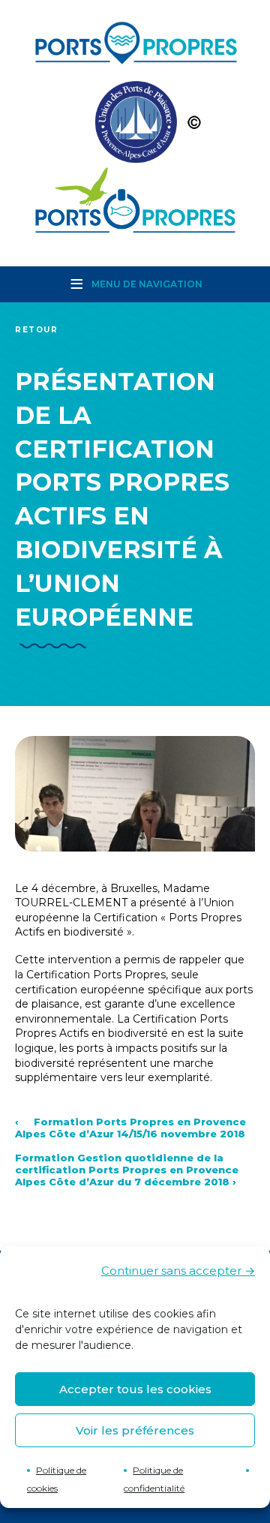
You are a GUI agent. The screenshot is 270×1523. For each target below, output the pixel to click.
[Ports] (135, 125)
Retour (36, 330)
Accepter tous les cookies (135, 1389)
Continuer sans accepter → (178, 1270)
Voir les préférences (135, 1430)
